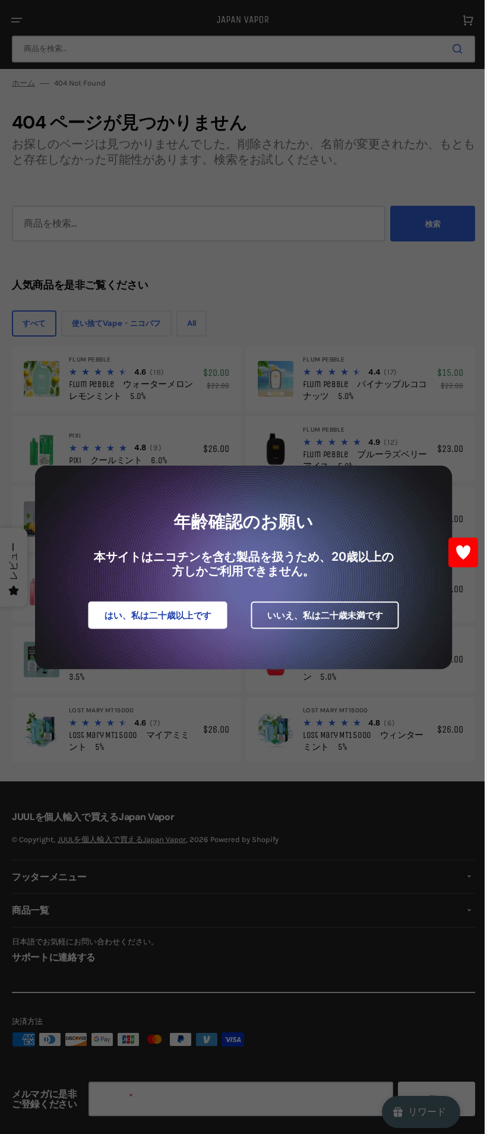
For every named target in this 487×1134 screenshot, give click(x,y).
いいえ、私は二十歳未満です (320, 615)
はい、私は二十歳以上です (153, 615)
